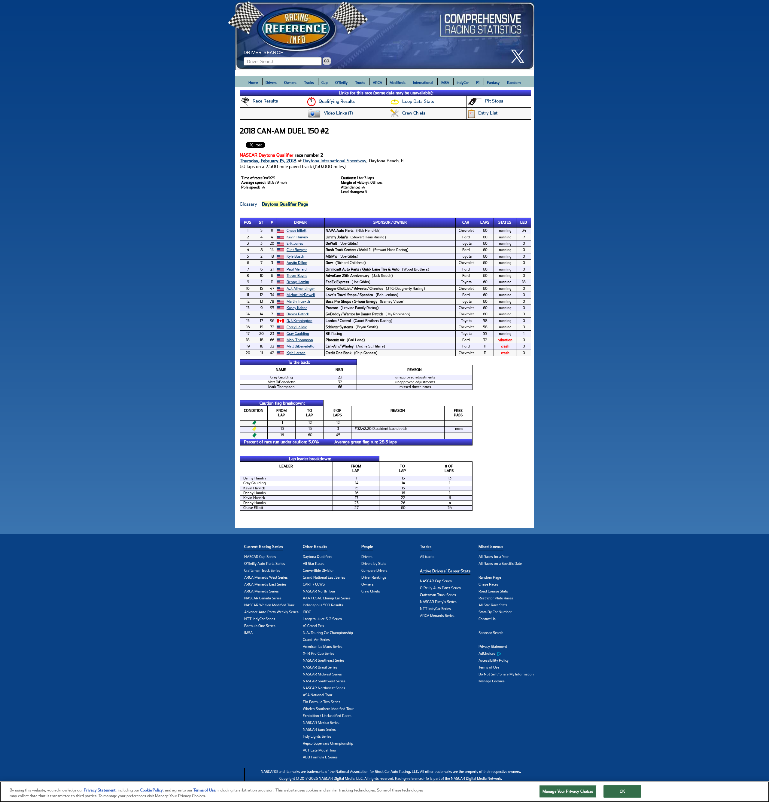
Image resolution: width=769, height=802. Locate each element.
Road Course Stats (493, 591)
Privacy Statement (493, 646)
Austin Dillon (297, 263)
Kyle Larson (296, 353)
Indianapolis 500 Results (323, 605)
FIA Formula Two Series (321, 702)
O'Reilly (341, 83)
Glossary (248, 204)
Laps (484, 222)
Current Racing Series (263, 546)
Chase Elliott (296, 230)
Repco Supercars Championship (328, 743)
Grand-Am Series (316, 640)
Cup (324, 83)
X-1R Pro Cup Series (318, 653)
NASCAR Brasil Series (320, 667)
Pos (247, 222)
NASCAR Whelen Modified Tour (269, 605)
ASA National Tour (317, 695)
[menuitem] (508, 653)
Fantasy (493, 83)
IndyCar (463, 83)
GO (326, 61)
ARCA (377, 83)
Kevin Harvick (297, 237)
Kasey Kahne (297, 308)
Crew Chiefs (370, 591)
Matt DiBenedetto (301, 346)
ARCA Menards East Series (265, 584)
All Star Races (313, 564)
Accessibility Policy (494, 660)
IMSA (445, 83)
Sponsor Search (491, 633)
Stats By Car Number (495, 612)
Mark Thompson (300, 340)
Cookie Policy (151, 790)
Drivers (271, 83)
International (423, 83)
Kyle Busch (295, 256)
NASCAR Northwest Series (324, 688)
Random (514, 83)
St (261, 222)
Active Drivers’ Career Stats (445, 571)
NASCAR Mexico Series (321, 723)
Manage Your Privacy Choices (568, 791)
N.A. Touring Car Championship (328, 633)
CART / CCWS (314, 584)
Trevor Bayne (297, 276)
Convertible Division (319, 570)
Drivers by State (373, 564)
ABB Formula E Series (320, 757)
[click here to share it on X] (520, 56)
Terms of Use (489, 667)
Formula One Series (259, 626)
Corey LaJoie (297, 327)
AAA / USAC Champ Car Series (327, 598)
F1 (477, 83)
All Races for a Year (494, 557)
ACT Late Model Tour (319, 750)
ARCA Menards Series (261, 591)
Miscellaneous (491, 546)
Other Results (315, 546)
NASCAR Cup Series (260, 557)
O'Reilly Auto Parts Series (264, 564)
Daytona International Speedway (334, 161)
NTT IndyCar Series (259, 619)
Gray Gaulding (298, 334)
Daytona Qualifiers (317, 557)
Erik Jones (295, 243)
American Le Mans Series (322, 646)
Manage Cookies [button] (492, 681)
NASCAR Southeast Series (324, 660)
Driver (300, 222)
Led (523, 222)
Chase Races (488, 584)
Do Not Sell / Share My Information (506, 674)
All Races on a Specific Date (500, 564)
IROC (307, 612)
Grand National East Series (324, 577)
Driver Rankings (374, 577)
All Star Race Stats (493, 605)
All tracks (427, 557)
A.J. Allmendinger (301, 288)
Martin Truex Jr (298, 301)
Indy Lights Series (317, 736)
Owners (290, 83)
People (367, 546)
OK (622, 791)
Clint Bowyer (297, 250)
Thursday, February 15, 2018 (268, 161)
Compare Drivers (374, 570)
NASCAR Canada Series (262, 598)
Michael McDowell (301, 295)
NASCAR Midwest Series (322, 674)
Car (465, 222)
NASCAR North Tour (319, 591)
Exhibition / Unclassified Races (327, 716)
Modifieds (398, 83)
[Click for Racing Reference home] (385, 35)
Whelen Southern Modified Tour (328, 709)
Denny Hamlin (298, 282)
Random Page (490, 577)
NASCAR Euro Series (319, 729)
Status (504, 222)
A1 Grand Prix (313, 626)
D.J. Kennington (299, 321)
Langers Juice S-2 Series (322, 619)
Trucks (360, 83)
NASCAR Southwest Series (324, 681)
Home (253, 83)
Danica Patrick (298, 314)
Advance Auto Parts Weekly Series (271, 612)
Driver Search (264, 52)
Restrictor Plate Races (496, 598)
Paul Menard (297, 269)
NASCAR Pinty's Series (438, 602)
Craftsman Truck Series (262, 570)
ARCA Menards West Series (266, 577)
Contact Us (487, 619)
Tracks (309, 83)
